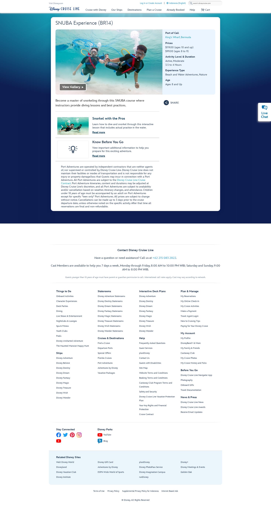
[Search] (191, 3)
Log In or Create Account (151, 3)
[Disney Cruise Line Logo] (64, 9)
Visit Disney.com (56, 3)
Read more (98, 132)
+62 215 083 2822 (164, 258)
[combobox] (205, 3)
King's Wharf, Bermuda (178, 37)
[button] (205, 10)
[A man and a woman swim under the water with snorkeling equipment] (109, 62)
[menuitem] (167, 3)
